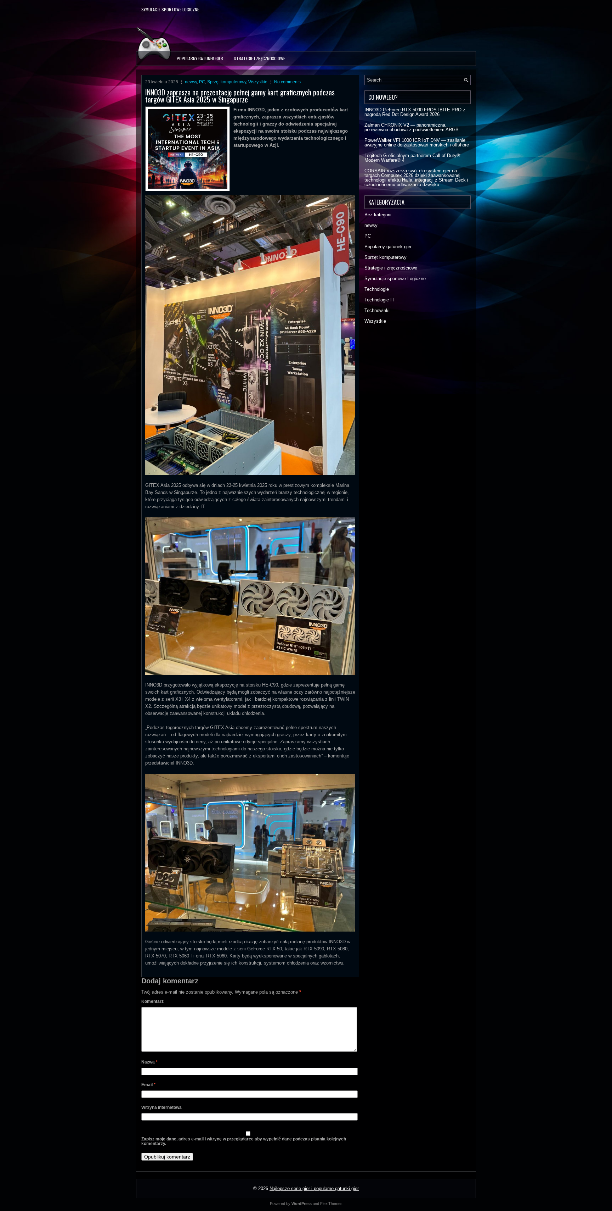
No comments (287, 81)
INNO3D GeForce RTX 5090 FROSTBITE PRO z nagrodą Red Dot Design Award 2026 (414, 112)
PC (202, 81)
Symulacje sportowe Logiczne (170, 9)
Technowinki (377, 310)
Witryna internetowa (161, 1107)
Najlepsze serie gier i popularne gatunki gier (314, 1188)
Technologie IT (379, 299)
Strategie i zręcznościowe (259, 58)
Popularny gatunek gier (200, 58)
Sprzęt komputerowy (226, 81)
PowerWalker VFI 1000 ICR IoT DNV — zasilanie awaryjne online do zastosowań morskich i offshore (416, 143)
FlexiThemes (331, 1203)
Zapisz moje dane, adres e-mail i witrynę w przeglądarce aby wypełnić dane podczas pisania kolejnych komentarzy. (243, 1141)
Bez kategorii (377, 214)
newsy (191, 81)
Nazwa (149, 1062)
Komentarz (152, 1001)
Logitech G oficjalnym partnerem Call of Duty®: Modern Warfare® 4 (412, 158)
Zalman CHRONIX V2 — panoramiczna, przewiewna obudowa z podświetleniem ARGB (411, 127)
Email (148, 1084)
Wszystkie (257, 81)
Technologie (376, 289)
